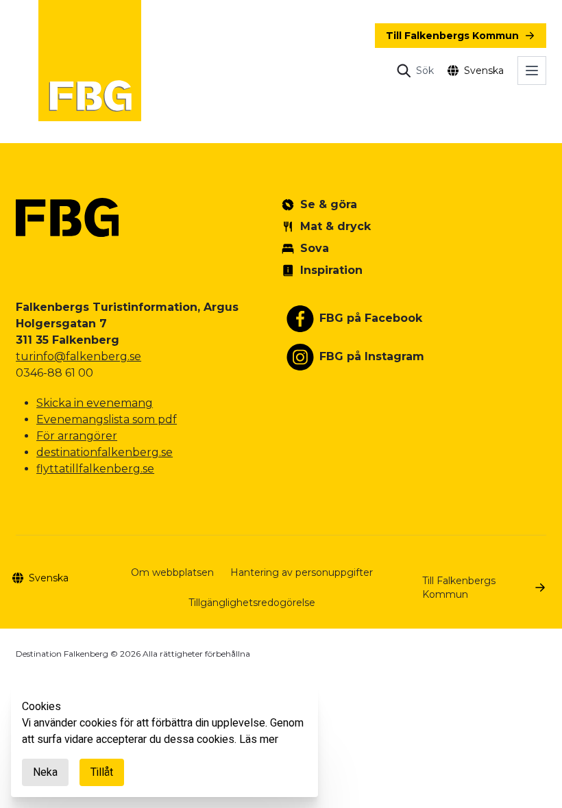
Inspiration (331, 270)
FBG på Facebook (370, 318)
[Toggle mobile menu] (531, 70)
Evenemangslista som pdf (106, 419)
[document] (164, 742)
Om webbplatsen (172, 572)
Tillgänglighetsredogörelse (251, 602)
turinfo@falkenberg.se (78, 356)
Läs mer (258, 739)
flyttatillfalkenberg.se (95, 468)
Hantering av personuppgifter (301, 572)
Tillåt (101, 772)
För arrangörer (76, 435)
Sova (314, 248)
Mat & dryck (335, 226)
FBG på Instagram (371, 356)
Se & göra (328, 204)
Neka (45, 772)
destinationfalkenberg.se (104, 452)
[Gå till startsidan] (89, 60)
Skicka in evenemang (94, 402)
